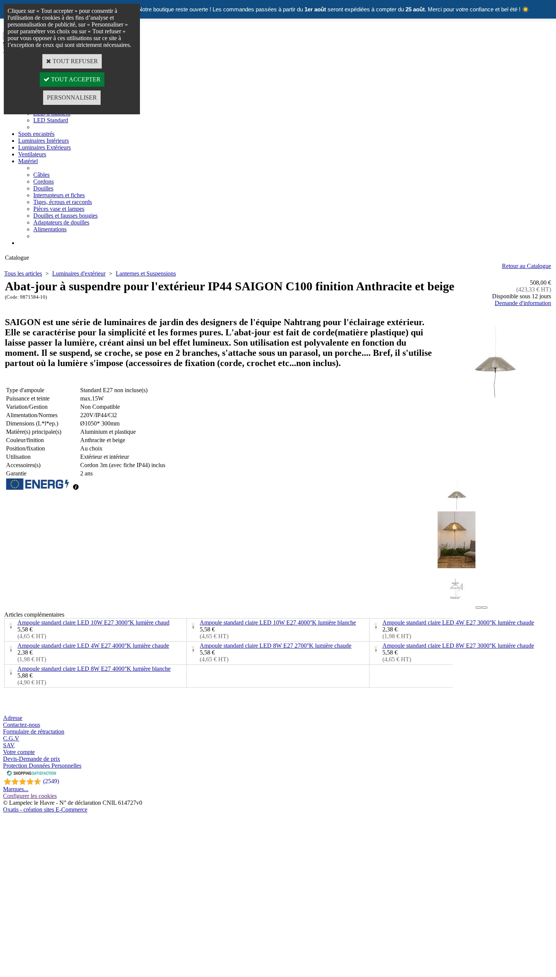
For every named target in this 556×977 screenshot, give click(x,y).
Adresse (12, 718)
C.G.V (11, 738)
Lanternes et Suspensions (146, 273)
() (51, 781)
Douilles (43, 188)
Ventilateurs (32, 154)
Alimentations (50, 229)
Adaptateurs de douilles (61, 222)
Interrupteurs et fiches (59, 195)
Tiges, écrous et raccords (62, 202)
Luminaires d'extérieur (79, 273)
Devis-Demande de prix (31, 759)
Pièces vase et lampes (58, 209)
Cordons (43, 181)
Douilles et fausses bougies (65, 215)
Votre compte (19, 752)
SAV (9, 745)
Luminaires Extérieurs (44, 147)
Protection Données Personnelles (42, 765)
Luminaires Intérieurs (43, 140)
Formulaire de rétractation (33, 731)
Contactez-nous (21, 724)
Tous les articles (23, 273)
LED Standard (50, 120)
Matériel (28, 161)
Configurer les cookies (30, 796)
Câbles (41, 174)
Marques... (15, 789)
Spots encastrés (36, 134)
